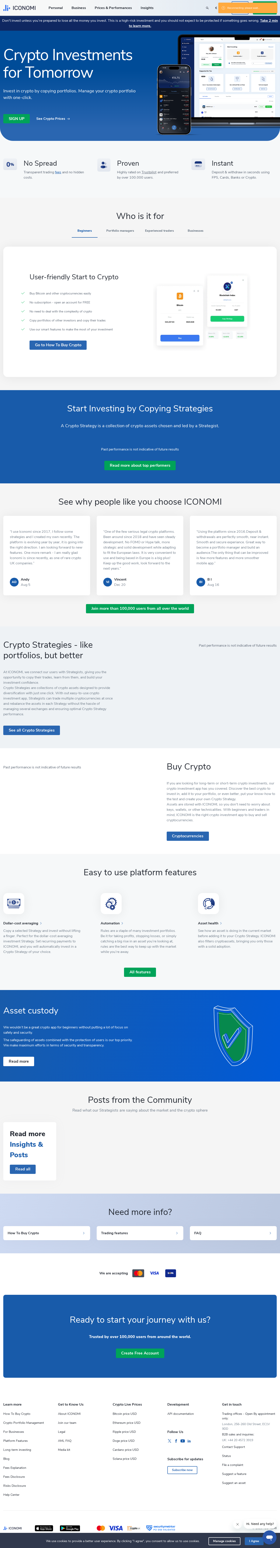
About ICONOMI (69, 1414)
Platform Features (15, 1441)
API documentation (180, 1414)
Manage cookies (224, 1541)
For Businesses (13, 1432)
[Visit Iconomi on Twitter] (169, 1441)
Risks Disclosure (14, 1486)
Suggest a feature (234, 1474)
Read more (19, 1061)
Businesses (195, 231)
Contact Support (233, 1447)
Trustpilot (149, 172)
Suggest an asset (234, 1483)
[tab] (85, 233)
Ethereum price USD (126, 1423)
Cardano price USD (126, 1450)
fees (58, 172)
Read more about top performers (140, 465)
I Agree (254, 1541)
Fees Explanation (14, 1468)
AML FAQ (65, 1441)
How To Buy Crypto (16, 1414)
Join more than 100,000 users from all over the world (140, 608)
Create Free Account (140, 1353)
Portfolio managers (120, 231)
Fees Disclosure (14, 1477)
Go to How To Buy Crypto (58, 345)
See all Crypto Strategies (32, 730)
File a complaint (232, 1465)
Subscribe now (182, 1470)
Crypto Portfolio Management (23, 1423)
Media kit (64, 1450)
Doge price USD (124, 1441)
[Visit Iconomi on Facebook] (176, 1441)
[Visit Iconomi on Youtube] (182, 1441)
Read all (22, 1169)
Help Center (11, 1495)
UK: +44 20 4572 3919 (237, 1440)
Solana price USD (124, 1459)
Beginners (84, 231)
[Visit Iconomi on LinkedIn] (189, 1441)
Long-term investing (17, 1450)
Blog (6, 1459)
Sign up (16, 118)
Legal (61, 1432)
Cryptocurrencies (187, 836)
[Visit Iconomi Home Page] (19, 7)
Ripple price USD (124, 1432)
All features (140, 972)
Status (226, 1456)
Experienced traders (159, 231)
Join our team (67, 1423)
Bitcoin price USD (125, 1414)
